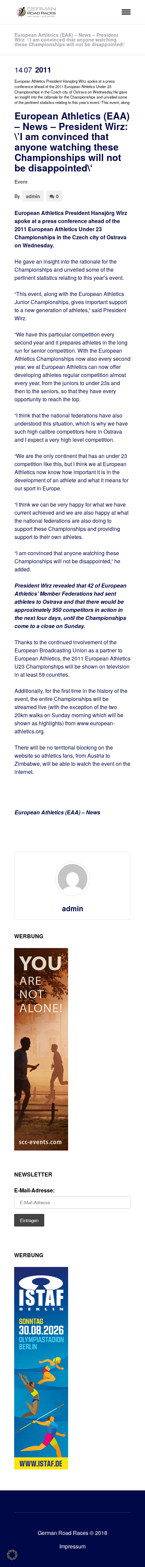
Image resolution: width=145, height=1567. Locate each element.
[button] (12, 1555)
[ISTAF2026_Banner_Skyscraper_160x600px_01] (41, 1467)
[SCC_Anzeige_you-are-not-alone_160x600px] (41, 1148)
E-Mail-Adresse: (34, 1190)
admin (33, 196)
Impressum (72, 1546)
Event (21, 181)
